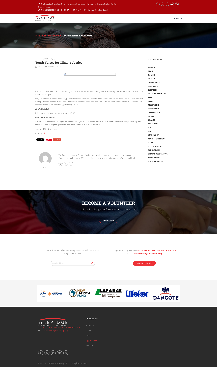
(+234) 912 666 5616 (48, 10)
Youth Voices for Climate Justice (58, 63)
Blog (44, 36)
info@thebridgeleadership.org (148, 253)
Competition (154, 82)
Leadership (153, 135)
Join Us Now (108, 220)
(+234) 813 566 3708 (63, 10)
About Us (90, 325)
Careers (152, 78)
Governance (154, 112)
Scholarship (154, 150)
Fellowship (153, 105)
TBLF (40, 67)
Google (58, 140)
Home (37, 36)
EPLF (150, 97)
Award (151, 67)
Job (149, 127)
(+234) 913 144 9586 (51, 327)
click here (47, 133)
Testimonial (154, 157)
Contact (89, 330)
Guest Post (153, 124)
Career (151, 75)
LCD (149, 131)
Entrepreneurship (157, 93)
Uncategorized (155, 161)
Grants (151, 116)
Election (152, 90)
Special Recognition (158, 154)
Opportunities (54, 36)
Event (151, 101)
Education (153, 86)
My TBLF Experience (157, 139)
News (150, 142)
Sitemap (89, 345)
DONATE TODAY (144, 263)
